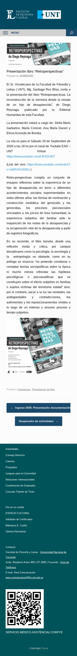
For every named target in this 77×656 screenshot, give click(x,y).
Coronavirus (24, 389)
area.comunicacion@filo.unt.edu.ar (24, 577)
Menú (15, 32)
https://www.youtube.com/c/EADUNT (31, 156)
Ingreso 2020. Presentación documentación (40, 407)
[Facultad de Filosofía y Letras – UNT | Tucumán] (38, 14)
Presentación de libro (43, 389)
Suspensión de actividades (38, 421)
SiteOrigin (36, 648)
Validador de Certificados (19, 519)
